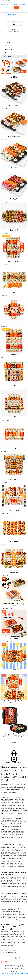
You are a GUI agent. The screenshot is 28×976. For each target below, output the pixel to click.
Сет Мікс (14, 168)
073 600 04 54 (10, 14)
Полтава (6, 973)
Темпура (14, 292)
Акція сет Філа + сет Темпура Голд (14, 605)
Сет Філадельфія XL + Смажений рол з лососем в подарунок (14, 735)
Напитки (14, 36)
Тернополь (12, 973)
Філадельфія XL (14, 261)
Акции (1, 4)
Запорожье (22, 973)
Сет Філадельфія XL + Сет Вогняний (14, 702)
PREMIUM (14, 573)
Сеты (4, 4)
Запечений (14, 541)
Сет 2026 (14, 386)
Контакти (8, 49)
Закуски (11, 4)
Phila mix (14, 448)
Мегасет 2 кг (14, 510)
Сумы (2, 973)
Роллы (7, 4)
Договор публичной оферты (21, 957)
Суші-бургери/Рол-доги (19, 4)
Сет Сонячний (14, 670)
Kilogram (14, 323)
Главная (7, 42)
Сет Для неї (14, 105)
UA (11, 7)
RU (16, 7)
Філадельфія (14, 355)
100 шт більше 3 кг (14, 479)
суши (2, 902)
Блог (6, 53)
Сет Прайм (14, 199)
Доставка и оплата (11, 46)
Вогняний (14, 230)
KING (14, 417)
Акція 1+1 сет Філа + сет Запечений (14, 638)
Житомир (17, 973)
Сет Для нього (14, 137)
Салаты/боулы (14, 33)
